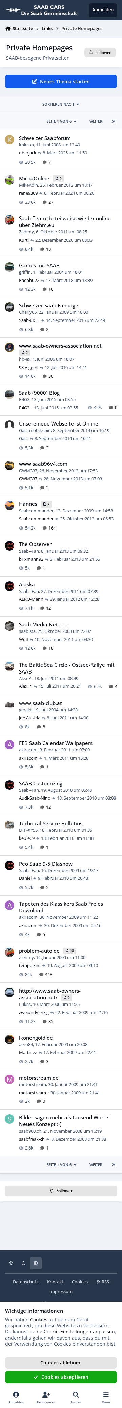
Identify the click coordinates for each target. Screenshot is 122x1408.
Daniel (25, 878)
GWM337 (28, 471)
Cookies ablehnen (61, 1362)
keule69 (27, 838)
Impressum (61, 1292)
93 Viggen (28, 367)
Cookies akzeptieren (64, 1377)
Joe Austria (29, 718)
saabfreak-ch (32, 1139)
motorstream (32, 1084)
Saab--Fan (29, 551)
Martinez (28, 1052)
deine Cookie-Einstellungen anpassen (72, 1331)
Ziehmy (26, 232)
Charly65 (28, 312)
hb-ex (24, 359)
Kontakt (55, 1282)
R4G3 (24, 399)
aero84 (26, 1044)
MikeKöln (28, 185)
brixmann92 (31, 559)
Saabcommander (36, 511)
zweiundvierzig (34, 1012)
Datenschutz (25, 1282)
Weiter (95, 121)
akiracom (28, 750)
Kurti (24, 240)
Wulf (23, 639)
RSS (105, 1282)
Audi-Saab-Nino (34, 798)
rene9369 (28, 193)
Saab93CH (29, 320)
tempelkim (30, 965)
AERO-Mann (31, 599)
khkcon (26, 145)
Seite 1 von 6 (59, 121)
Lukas (25, 1004)
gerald (25, 710)
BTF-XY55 (28, 830)
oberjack (27, 153)
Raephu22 (29, 280)
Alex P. (25, 678)
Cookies (80, 1282)
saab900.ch (30, 1131)
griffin (25, 272)
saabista (27, 631)
